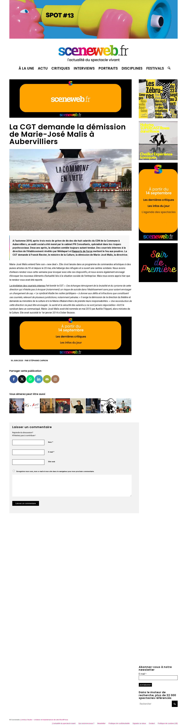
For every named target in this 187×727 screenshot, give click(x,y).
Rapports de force (82, 251)
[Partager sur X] (22, 379)
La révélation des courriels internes (27, 285)
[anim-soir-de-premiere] (158, 281)
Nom (50, 442)
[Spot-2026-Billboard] (93, 37)
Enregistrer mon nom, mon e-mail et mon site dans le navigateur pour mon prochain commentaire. (55, 471)
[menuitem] (26, 68)
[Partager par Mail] (47, 379)
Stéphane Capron (38, 360)
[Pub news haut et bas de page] (70, 117)
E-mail (51, 452)
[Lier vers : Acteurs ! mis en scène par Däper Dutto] (47, 405)
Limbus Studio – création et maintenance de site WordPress (44, 720)
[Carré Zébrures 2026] (158, 117)
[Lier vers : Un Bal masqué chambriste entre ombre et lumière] (93, 405)
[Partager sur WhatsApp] (30, 379)
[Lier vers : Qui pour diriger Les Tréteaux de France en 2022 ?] (32, 405)
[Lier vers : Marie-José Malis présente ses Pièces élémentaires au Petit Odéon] (108, 405)
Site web (51, 462)
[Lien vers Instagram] (55, 379)
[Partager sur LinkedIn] (39, 379)
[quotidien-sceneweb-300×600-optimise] (158, 239)
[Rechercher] (168, 68)
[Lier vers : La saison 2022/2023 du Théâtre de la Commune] (62, 405)
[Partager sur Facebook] (14, 379)
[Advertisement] (158, 329)
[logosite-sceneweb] (93, 52)
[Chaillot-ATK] (158, 159)
